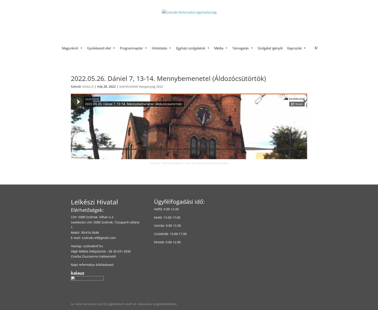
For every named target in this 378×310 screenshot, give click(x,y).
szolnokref (155, 163)
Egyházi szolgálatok (190, 48)
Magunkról (70, 48)
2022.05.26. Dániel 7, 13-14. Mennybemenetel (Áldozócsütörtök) (195, 163)
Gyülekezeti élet (99, 48)
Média (218, 48)
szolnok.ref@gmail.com (99, 238)
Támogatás (240, 48)
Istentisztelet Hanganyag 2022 (141, 86)
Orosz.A (88, 86)
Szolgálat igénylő (270, 48)
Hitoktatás (159, 48)
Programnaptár (131, 48)
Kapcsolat (294, 48)
